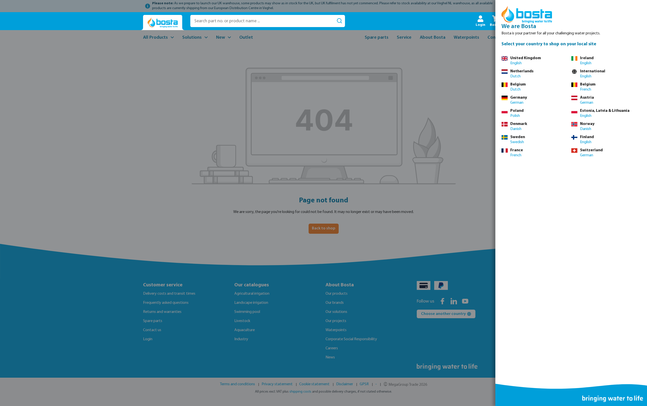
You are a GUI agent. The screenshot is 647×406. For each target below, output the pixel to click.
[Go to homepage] (162, 22)
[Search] (339, 21)
